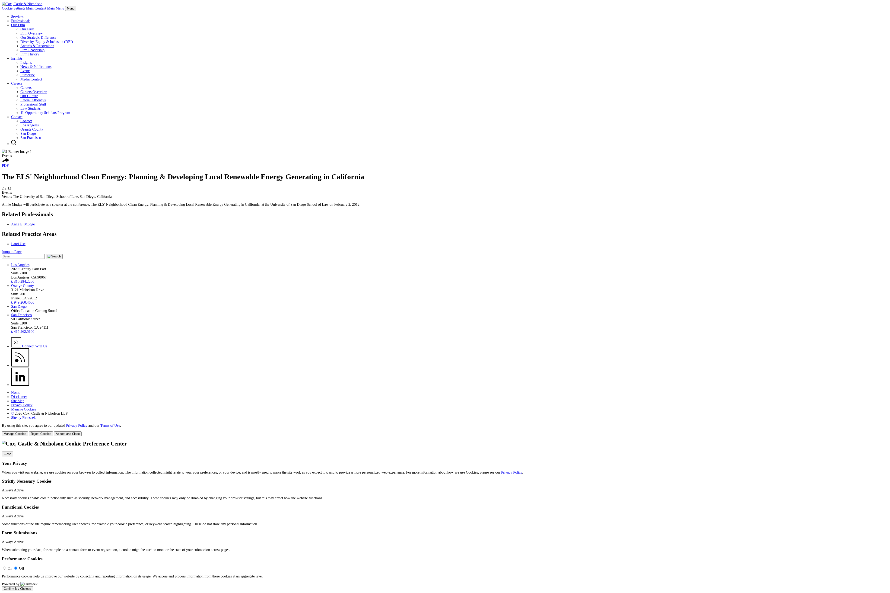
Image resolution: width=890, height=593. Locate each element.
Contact (16, 117)
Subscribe (27, 75)
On (10, 568)
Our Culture (29, 96)
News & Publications (35, 67)
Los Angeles (29, 125)
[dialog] (445, 429)
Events (25, 71)
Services (17, 17)
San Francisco (30, 138)
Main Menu (55, 8)
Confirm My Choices (17, 588)
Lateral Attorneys (33, 100)
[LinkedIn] (20, 385)
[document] (445, 516)
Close (7, 454)
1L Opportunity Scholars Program (45, 113)
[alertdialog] (445, 516)
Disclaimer (19, 397)
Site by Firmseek (23, 418)
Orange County (31, 129)
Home (15, 392)
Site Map (17, 401)
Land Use (18, 244)
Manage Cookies (23, 409)
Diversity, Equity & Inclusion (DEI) (46, 42)
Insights (16, 58)
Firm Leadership (32, 50)
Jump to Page (12, 252)
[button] (5, 161)
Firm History (29, 54)
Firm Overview (31, 33)
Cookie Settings (13, 8)
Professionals (20, 21)
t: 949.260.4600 (22, 302)
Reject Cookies (41, 434)
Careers (16, 83)
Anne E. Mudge (23, 224)
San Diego (28, 133)
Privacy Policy (21, 405)
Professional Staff (33, 104)
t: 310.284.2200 (22, 281)
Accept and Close (68, 434)
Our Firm (18, 25)
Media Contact (31, 79)
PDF (5, 165)
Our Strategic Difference (38, 37)
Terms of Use (110, 425)
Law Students (30, 108)
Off (21, 568)
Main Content (36, 8)
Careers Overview (33, 92)
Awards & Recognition (37, 46)
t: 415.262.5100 (22, 331)
